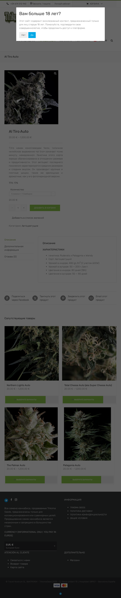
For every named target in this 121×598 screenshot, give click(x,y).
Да (32, 35)
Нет (23, 35)
